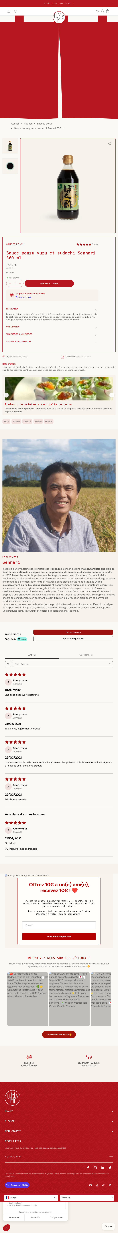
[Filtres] (8, 664)
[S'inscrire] (109, 1157)
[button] (9, 11)
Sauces (28, 123)
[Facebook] (88, 1167)
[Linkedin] (103, 1167)
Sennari (11, 562)
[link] (97, 11)
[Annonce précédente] (6, 3)
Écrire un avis (73, 632)
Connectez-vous (23, 297)
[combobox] (31, 1198)
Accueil (15, 123)
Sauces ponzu (45, 123)
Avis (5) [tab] (32, 655)
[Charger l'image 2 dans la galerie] (10, 166)
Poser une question (73, 638)
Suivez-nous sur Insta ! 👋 (59, 1034)
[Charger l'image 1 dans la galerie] (10, 146)
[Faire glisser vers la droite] (111, 395)
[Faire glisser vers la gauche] (6, 395)
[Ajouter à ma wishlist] (109, 144)
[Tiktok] (110, 1167)
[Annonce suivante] (112, 3)
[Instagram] (95, 1167)
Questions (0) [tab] (86, 655)
